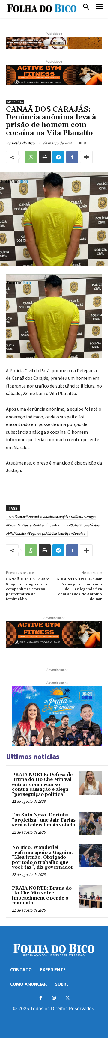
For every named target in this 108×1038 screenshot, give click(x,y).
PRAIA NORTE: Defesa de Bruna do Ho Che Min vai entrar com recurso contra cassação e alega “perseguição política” (42, 784)
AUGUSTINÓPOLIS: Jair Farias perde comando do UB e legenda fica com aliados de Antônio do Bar (79, 589)
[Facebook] (72, 157)
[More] (86, 157)
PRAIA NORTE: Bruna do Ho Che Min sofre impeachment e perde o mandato (42, 895)
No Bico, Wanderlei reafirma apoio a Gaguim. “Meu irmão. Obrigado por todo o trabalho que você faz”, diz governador (43, 857)
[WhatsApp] (31, 157)
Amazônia (15, 102)
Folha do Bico (23, 143)
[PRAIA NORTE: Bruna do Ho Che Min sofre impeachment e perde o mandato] (90, 896)
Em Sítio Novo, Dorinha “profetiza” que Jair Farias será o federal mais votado (44, 820)
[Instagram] (54, 998)
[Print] (45, 157)
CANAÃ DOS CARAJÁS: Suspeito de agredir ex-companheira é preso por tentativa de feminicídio (27, 589)
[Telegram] (58, 157)
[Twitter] (67, 998)
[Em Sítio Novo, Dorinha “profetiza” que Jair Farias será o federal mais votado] (90, 823)
